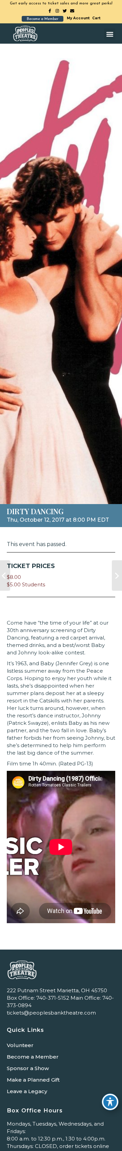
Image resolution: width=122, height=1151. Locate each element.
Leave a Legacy (27, 1091)
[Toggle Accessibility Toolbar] (110, 1102)
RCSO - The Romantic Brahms (117, 575)
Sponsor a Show (28, 1068)
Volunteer (20, 1045)
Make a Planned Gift (33, 1080)
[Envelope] (72, 11)
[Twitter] (64, 11)
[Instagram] (57, 11)
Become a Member (33, 1057)
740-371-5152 (52, 998)
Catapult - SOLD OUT (5, 575)
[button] (109, 34)
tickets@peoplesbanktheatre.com (51, 1012)
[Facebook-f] (50, 11)
